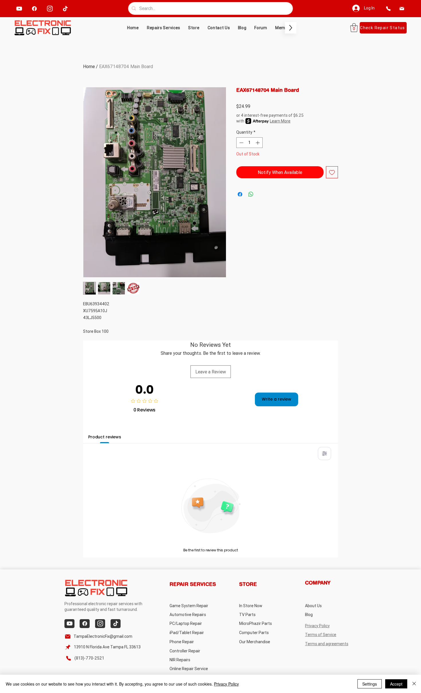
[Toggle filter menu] (324, 453)
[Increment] (258, 143)
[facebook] (34, 8)
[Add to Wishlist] (332, 172)
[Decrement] (240, 143)
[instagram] (50, 8)
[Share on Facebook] (240, 194)
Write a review (276, 399)
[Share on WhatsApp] (250, 194)
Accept (396, 684)
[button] (193, 27)
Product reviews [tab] (104, 437)
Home (89, 66)
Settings (369, 684)
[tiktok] (65, 8)
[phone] (388, 8)
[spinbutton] (249, 143)
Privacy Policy (226, 684)
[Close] (414, 683)
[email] (402, 8)
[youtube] (19, 8)
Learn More (280, 121)
